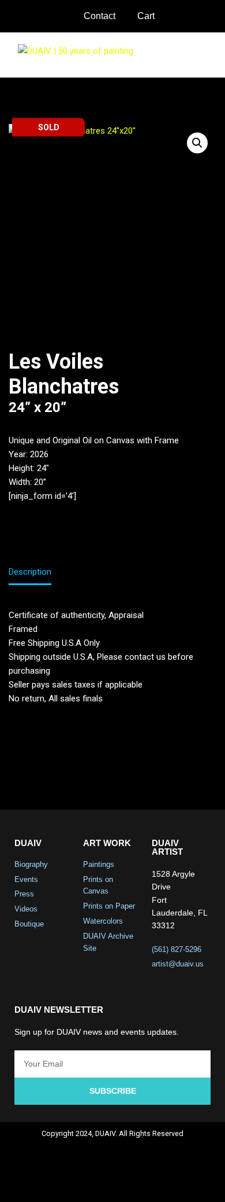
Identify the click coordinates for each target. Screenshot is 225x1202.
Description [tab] (30, 572)
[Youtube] (128, 1182)
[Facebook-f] (67, 1182)
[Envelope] (158, 1182)
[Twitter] (97, 1182)
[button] (208, 54)
